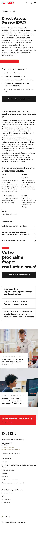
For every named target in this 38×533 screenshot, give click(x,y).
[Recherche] (30, 2)
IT (9, 517)
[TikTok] (15, 433)
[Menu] (35, 2)
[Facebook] (3, 433)
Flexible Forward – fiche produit (13, 240)
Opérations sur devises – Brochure (14, 226)
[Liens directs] (27, 2)
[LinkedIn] (11, 433)
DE (2, 517)
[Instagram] (7, 433)
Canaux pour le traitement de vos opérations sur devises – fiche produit (15, 233)
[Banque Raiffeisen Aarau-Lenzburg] (7, 2)
